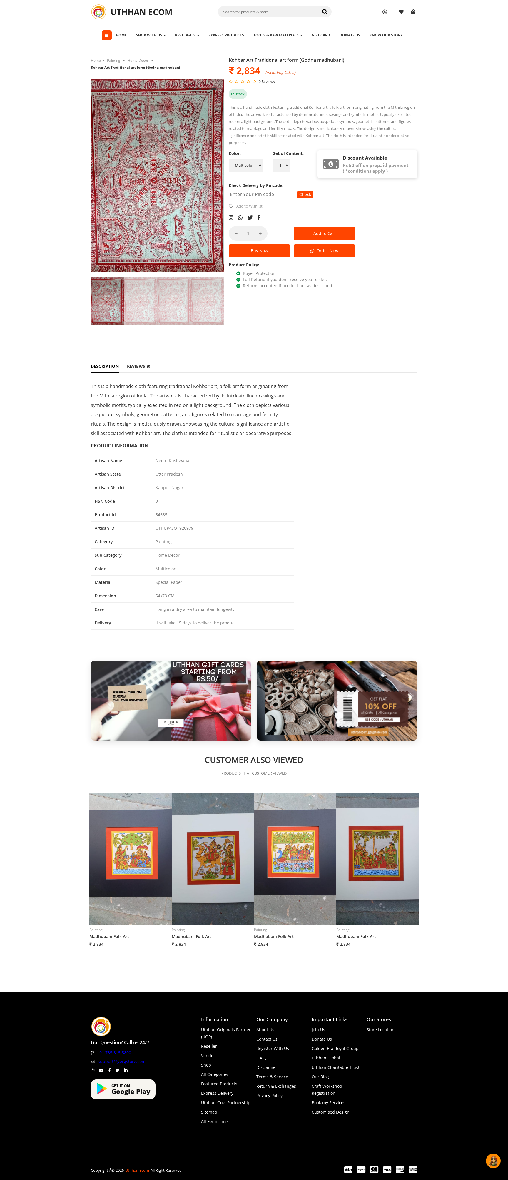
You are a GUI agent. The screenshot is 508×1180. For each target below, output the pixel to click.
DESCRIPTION (105, 366)
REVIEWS (139, 366)
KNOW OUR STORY (386, 35)
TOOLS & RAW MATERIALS (276, 35)
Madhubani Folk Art (109, 936)
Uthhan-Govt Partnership (225, 1102)
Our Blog (320, 1076)
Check (305, 194)
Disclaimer (266, 1067)
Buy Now (259, 250)
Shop (206, 1065)
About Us (265, 1029)
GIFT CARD (321, 35)
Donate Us (322, 1039)
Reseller (209, 1046)
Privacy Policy (269, 1095)
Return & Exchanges (276, 1086)
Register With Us (272, 1048)
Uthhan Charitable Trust (336, 1067)
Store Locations (382, 1029)
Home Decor (138, 60)
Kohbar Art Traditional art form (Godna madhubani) (136, 67)
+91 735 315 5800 (114, 1052)
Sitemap (209, 1112)
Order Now (326, 250)
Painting (113, 60)
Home (96, 60)
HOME (121, 35)
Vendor (208, 1055)
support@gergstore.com (122, 1061)
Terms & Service (272, 1076)
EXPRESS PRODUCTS (226, 35)
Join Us (318, 1029)
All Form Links (214, 1121)
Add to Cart (324, 233)
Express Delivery (217, 1093)
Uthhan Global (326, 1058)
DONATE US (350, 35)
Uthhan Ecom (137, 1170)
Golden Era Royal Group (335, 1048)
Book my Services (328, 1102)
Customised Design (331, 1112)
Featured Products (219, 1084)
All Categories (214, 1074)
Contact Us (267, 1039)
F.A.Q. (262, 1058)
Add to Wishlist (249, 206)
